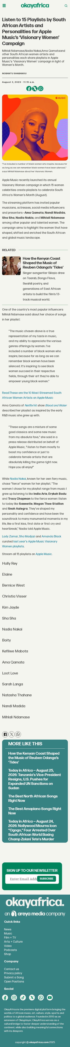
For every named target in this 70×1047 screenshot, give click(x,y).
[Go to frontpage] (35, 6)
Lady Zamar (10, 536)
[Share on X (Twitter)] (35, 88)
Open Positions (14, 981)
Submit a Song (14, 977)
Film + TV (10, 937)
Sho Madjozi (27, 536)
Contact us (11, 969)
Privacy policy (13, 973)
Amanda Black (51, 536)
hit (31, 405)
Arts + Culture (13, 941)
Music (8, 933)
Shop (7, 954)
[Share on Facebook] (29, 88)
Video (8, 946)
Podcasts (10, 950)
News (7, 929)
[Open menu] (4, 6)
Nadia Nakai (18, 479)
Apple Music (44, 554)
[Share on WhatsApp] (40, 88)
